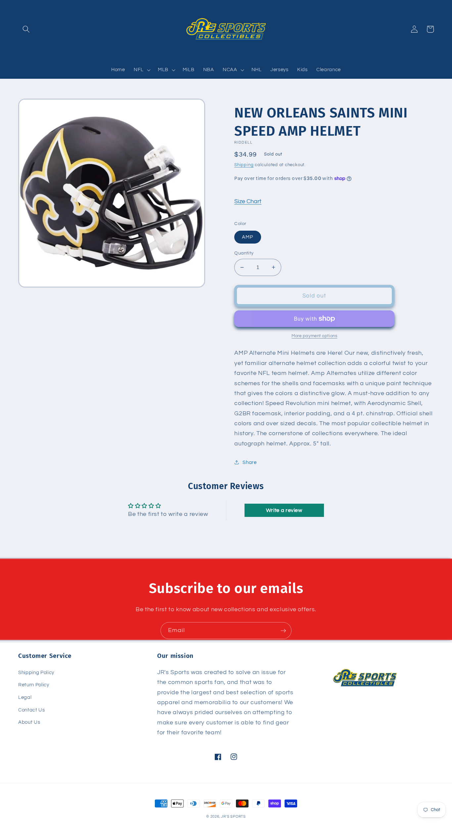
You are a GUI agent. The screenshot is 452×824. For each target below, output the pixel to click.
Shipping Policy (36, 672)
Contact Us (31, 709)
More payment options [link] (314, 336)
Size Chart (247, 202)
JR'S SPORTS (233, 816)
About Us (29, 722)
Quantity (244, 253)
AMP (247, 237)
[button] (26, 29)
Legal (24, 697)
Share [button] (249, 462)
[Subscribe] (283, 630)
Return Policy (33, 684)
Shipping (243, 164)
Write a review (284, 510)
